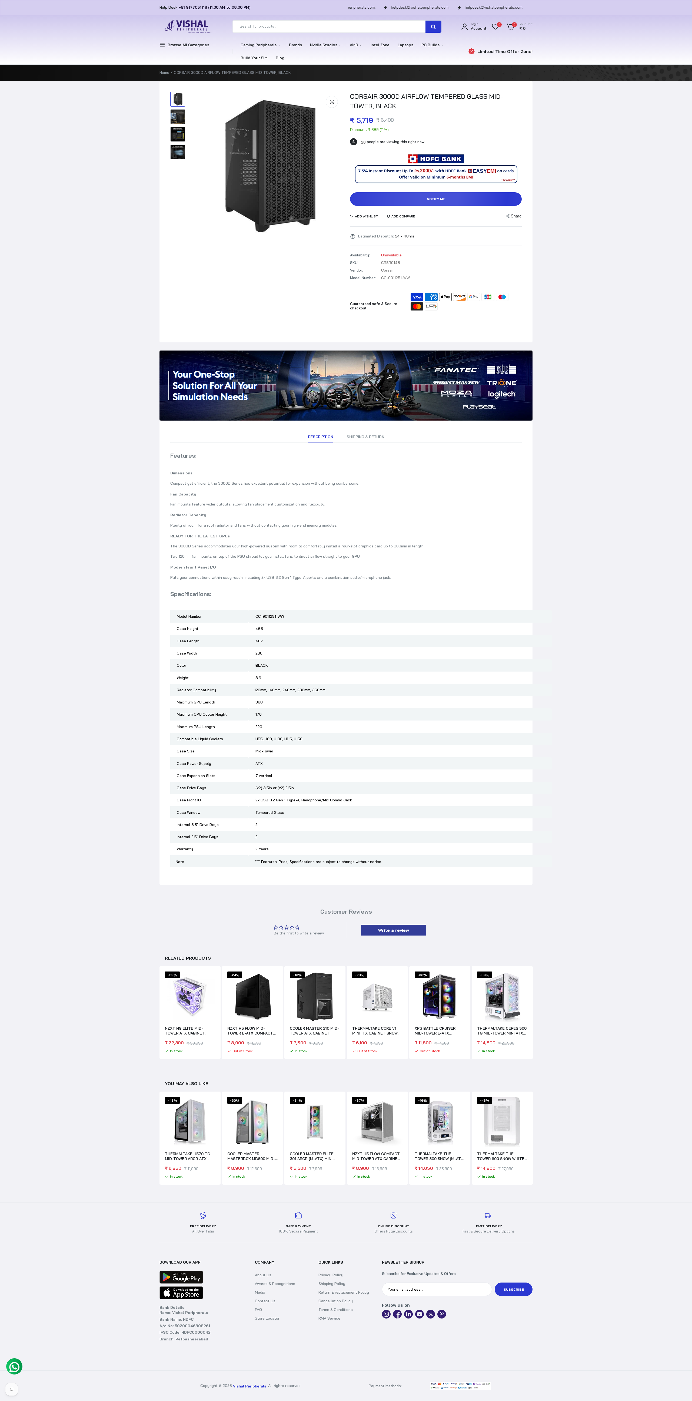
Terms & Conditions (335, 1309)
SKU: (354, 262)
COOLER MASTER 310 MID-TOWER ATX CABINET (314, 1031)
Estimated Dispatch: (376, 236)
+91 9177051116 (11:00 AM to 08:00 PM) (214, 7)
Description (320, 436)
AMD (354, 44)
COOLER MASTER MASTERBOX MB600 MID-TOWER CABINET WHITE (188, 1156)
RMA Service (329, 1318)
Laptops (405, 44)
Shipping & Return (365, 436)
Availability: (360, 255)
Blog (280, 57)
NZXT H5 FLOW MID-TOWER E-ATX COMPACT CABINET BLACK (250, 1031)
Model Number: (363, 277)
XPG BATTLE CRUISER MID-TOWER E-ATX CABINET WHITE (435, 1031)
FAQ (258, 1309)
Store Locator (267, 1318)
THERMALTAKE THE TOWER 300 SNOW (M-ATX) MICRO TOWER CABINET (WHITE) (377, 1156)
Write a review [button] (393, 930)
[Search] (433, 27)
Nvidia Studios (324, 44)
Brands (295, 44)
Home (164, 72)
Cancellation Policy (335, 1300)
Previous (159, 1013)
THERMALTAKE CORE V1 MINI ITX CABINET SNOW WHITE (375, 1031)
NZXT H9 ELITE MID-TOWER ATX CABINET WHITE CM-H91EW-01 (185, 1031)
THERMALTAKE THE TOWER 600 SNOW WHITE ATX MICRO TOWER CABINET (438, 1156)
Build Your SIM (254, 57)
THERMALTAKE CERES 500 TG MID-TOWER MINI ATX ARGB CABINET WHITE (502, 1031)
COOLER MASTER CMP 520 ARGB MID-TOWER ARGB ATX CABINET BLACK (502, 1156)
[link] (346, 386)
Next (532, 1013)
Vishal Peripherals (249, 1386)
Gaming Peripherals (259, 44)
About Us (263, 1275)
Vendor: (356, 270)
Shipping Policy (331, 1283)
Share (516, 216)
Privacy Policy (330, 1275)
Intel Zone (380, 44)
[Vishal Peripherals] (186, 27)
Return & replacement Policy (343, 1292)
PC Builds (431, 44)
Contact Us (265, 1300)
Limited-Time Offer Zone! (505, 51)
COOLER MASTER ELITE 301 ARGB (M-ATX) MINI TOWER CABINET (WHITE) (250, 1156)
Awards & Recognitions (275, 1283)
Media (260, 1292)
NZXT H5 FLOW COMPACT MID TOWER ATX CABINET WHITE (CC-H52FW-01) (314, 1156)
